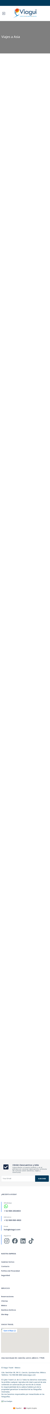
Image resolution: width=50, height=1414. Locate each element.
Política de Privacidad (10, 1271)
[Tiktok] (31, 1241)
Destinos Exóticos (8, 1310)
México (4, 1305)
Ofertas (4, 1301)
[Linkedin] (23, 1241)
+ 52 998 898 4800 (12, 1220)
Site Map (4, 1314)
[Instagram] (7, 1241)
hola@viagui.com (12, 1229)
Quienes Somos (7, 1262)
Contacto (5, 1266)
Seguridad (5, 1275)
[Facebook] (15, 1241)
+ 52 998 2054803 (12, 1211)
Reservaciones (7, 1296)
